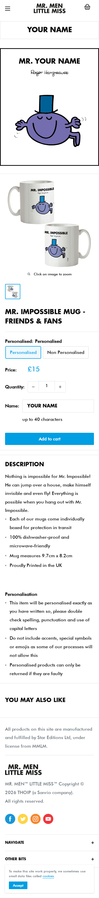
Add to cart (49, 438)
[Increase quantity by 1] (60, 387)
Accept (18, 885)
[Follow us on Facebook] (10, 819)
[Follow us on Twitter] (23, 819)
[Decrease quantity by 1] (33, 387)
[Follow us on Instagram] (35, 819)
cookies (48, 876)
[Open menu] (7, 9)
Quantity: (15, 386)
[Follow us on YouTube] (48, 819)
